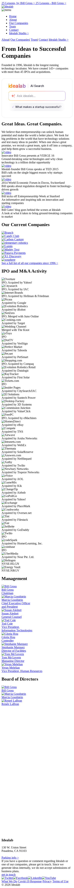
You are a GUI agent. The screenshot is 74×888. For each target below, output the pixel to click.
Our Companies (18, 23)
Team (12, 26)
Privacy (47, 881)
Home (13, 16)
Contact (13, 29)
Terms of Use (60, 881)
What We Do (9, 881)
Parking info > (10, 857)
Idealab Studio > (19, 33)
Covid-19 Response (30, 881)
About (13, 19)
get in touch (9, 874)
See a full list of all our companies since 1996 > (30, 263)
